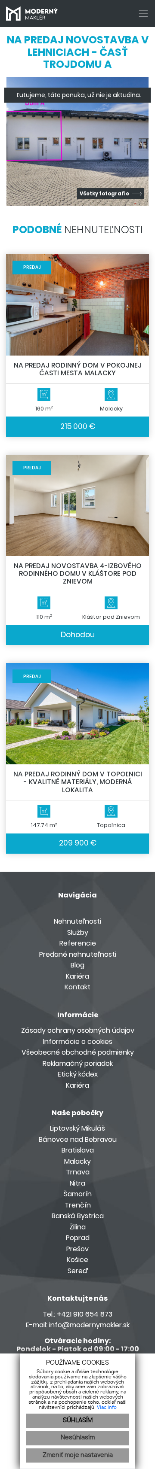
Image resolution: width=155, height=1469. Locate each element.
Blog (77, 965)
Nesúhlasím (78, 1438)
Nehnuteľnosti (77, 921)
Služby (77, 932)
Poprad (78, 1238)
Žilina (77, 1227)
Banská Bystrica (78, 1216)
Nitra (77, 1183)
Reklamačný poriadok (78, 1063)
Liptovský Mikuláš (77, 1128)
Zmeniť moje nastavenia (78, 1455)
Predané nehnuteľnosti (77, 954)
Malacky (77, 1161)
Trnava (78, 1172)
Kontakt (77, 987)
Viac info (107, 1407)
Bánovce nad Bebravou (78, 1139)
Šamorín (78, 1194)
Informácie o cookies (77, 1041)
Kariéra (77, 976)
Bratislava (78, 1150)
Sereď (78, 1271)
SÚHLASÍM (78, 1420)
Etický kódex (78, 1074)
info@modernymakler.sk (89, 1325)
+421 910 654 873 (84, 1314)
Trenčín (78, 1205)
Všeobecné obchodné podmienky (78, 1052)
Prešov (77, 1249)
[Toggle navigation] (140, 13)
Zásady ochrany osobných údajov (77, 1030)
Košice (77, 1260)
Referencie (77, 943)
